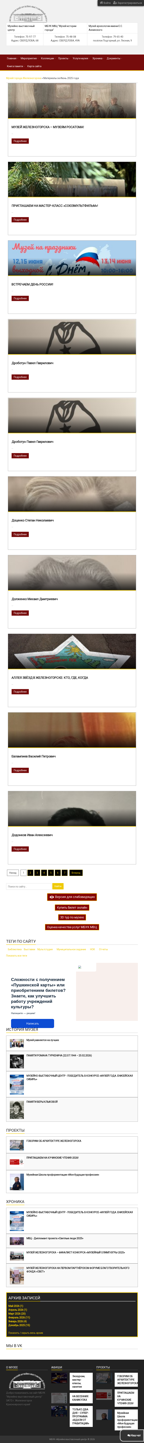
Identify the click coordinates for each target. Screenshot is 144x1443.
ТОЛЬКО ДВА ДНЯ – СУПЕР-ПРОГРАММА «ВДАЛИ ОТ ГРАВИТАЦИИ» (80, 1416)
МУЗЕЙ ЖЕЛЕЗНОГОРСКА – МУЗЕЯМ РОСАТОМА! (48, 127)
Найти (57, 886)
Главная (11, 58)
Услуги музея (80, 58)
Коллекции (47, 58)
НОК (92, 949)
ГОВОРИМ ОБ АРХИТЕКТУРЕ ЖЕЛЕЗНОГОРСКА (54, 1141)
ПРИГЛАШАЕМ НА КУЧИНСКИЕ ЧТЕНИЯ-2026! (52, 1157)
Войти (107, 3)
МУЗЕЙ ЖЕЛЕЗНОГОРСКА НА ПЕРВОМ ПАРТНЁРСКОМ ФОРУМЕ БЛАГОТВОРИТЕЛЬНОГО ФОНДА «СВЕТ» (78, 1270)
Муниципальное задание (71, 949)
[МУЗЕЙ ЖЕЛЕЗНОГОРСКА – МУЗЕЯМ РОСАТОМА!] (72, 113)
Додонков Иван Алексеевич (32, 835)
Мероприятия (29, 58)
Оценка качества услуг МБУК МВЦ (72, 927)
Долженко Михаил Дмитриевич (35, 599)
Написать (32, 1023)
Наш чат (135, 1435)
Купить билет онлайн (72, 907)
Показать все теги (16, 955)
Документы (113, 58)
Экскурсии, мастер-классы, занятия (78, 1381)
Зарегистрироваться (129, 3)
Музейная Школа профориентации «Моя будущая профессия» (63, 1174)
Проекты (63, 58)
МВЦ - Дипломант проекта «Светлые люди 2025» (55, 1238)
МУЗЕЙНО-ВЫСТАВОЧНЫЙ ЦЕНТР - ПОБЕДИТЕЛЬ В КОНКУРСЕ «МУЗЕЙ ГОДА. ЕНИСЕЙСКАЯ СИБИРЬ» (80, 1077)
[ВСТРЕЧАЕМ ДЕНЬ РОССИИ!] (72, 268)
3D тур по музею (72, 917)
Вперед (76, 872)
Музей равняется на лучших (43, 1040)
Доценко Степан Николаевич (33, 520)
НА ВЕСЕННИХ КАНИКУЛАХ (80, 1398)
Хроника (97, 58)
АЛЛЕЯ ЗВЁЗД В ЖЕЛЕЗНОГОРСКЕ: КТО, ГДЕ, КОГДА (50, 677)
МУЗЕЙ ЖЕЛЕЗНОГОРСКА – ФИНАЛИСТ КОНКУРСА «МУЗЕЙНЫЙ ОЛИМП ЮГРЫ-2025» (76, 1252)
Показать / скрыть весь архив (25, 1332)
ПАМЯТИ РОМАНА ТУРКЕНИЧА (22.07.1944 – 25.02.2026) (59, 1055)
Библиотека (15, 949)
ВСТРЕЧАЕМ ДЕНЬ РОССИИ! (32, 284)
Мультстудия (45, 949)
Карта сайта (34, 66)
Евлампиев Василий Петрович (34, 756)
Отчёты (103, 949)
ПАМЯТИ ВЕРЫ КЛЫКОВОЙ (42, 1101)
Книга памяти (15, 66)
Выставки (29, 949)
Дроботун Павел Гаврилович (32, 363)
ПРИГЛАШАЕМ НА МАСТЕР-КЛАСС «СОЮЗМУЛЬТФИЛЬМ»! (55, 205)
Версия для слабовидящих (74, 897)
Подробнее (20, 141)
